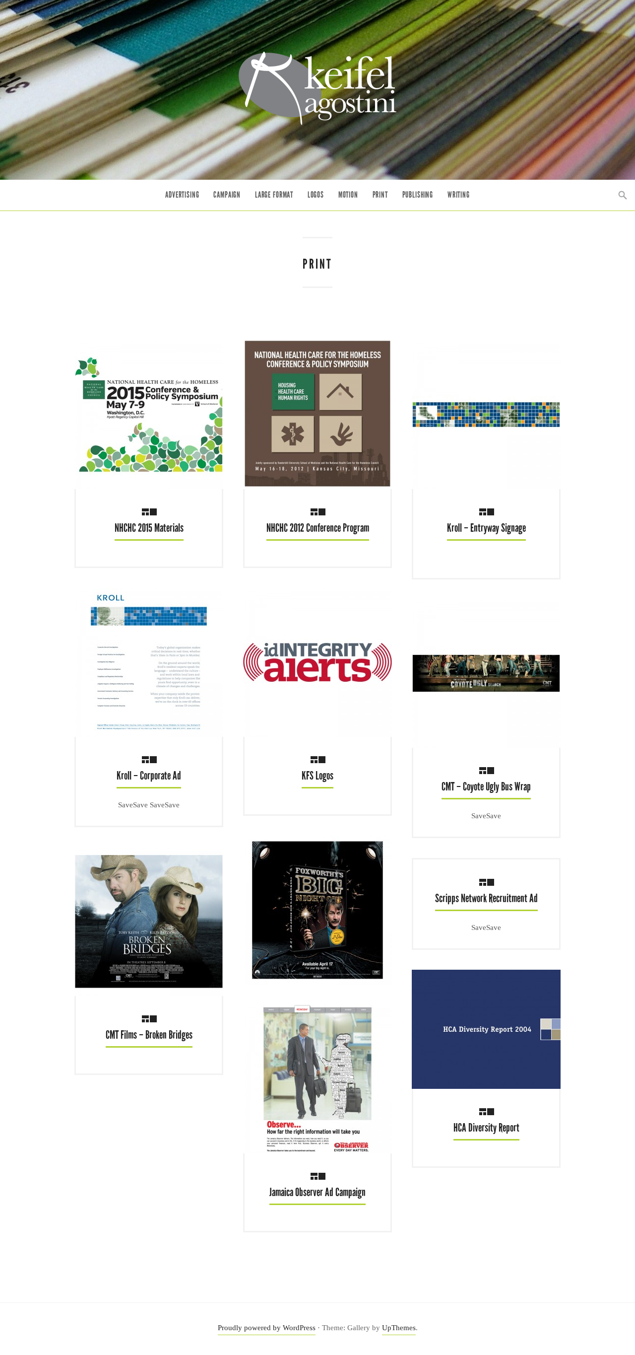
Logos (316, 195)
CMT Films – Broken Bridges (149, 1035)
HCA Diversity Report (486, 1128)
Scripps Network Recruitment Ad (486, 898)
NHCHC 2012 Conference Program (317, 528)
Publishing (418, 195)
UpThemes (399, 1328)
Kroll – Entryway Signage (486, 528)
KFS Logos (317, 776)
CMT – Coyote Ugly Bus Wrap (486, 786)
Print (380, 195)
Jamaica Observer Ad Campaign (317, 1192)
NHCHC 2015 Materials (149, 528)
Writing (458, 195)
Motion (348, 195)
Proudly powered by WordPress (267, 1328)
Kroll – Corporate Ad (149, 776)
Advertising (182, 195)
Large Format (274, 195)
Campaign (227, 195)
